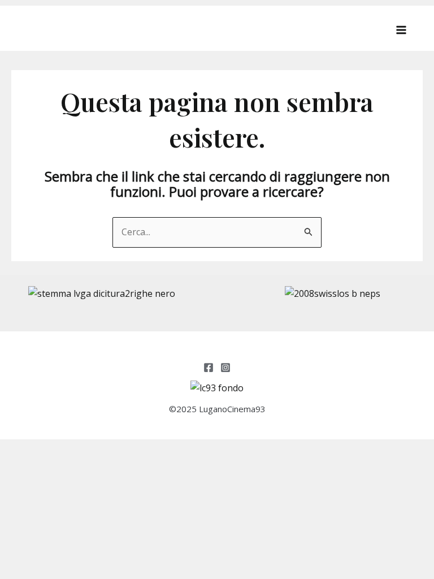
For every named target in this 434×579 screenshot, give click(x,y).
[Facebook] (208, 367)
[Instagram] (225, 367)
